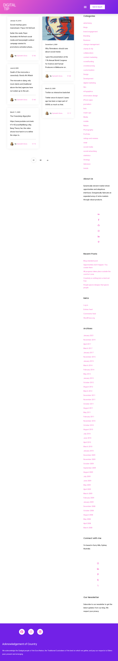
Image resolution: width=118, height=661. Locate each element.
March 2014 (87, 365)
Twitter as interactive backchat (57, 92)
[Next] (47, 160)
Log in (85, 305)
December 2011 (89, 395)
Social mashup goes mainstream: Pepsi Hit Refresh (22, 26)
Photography (88, 130)
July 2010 (87, 434)
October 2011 (88, 404)
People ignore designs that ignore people (96, 286)
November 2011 (89, 400)
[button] (85, 7)
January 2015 (88, 361)
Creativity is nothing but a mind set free (96, 279)
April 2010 (87, 442)
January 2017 (88, 353)
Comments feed (89, 314)
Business (86, 40)
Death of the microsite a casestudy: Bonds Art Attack (21, 74)
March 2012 (87, 391)
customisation (88, 70)
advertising (66, 21)
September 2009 (89, 468)
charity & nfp (88, 49)
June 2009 (87, 481)
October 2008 (88, 511)
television (87, 164)
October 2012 (88, 382)
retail (85, 143)
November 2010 (89, 421)
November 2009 (89, 459)
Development (88, 79)
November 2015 (89, 357)
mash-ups (87, 113)
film (84, 87)
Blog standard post (90, 261)
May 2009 (87, 485)
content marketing (90, 57)
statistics (86, 155)
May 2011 (87, 412)
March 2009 (87, 493)
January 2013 (88, 378)
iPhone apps (88, 100)
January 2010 (88, 451)
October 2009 (88, 464)
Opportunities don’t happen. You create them (95, 266)
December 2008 (89, 506)
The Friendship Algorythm (20, 116)
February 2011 (88, 417)
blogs (85, 27)
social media (88, 147)
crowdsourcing (89, 66)
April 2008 (87, 523)
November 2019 (89, 340)
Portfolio (86, 134)
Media (85, 117)
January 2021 (88, 335)
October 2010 (88, 425)
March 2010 (87, 447)
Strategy (86, 160)
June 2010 (87, 438)
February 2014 (88, 370)
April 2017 (87, 344)
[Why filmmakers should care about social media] (58, 28)
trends (85, 168)
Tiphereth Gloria (22, 56)
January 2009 (88, 502)
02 (40, 160)
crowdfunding (88, 61)
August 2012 (88, 387)
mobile (85, 121)
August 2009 (88, 472)
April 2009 (87, 489)
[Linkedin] (40, 632)
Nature (85, 126)
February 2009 (88, 498)
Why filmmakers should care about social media (56, 50)
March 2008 (87, 528)
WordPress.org (89, 318)
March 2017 (87, 348)
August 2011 (88, 408)
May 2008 (87, 519)
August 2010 (88, 429)
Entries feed (88, 309)
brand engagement (90, 32)
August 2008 (88, 515)
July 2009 (87, 476)
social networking (90, 151)
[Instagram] (31, 632)
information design (90, 96)
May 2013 (87, 374)
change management (91, 44)
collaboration (88, 53)
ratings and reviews (90, 138)
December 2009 (89, 455)
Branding (86, 36)
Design (85, 74)
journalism (87, 104)
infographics (88, 91)
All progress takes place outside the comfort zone (97, 272)
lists (85, 108)
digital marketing (89, 83)
